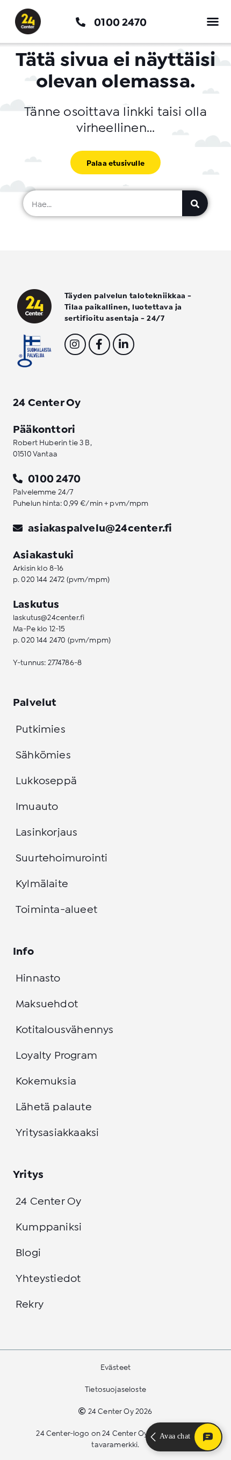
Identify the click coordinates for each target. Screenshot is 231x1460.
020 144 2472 (42, 578)
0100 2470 (120, 20)
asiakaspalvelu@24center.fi (100, 526)
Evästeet (115, 1366)
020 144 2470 (43, 639)
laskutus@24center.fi (48, 616)
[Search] (195, 203)
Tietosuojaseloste (115, 1388)
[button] (212, 21)
